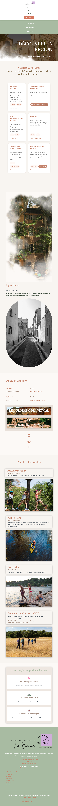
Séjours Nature (30, 23)
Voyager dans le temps (36, 138)
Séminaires (30, 31)
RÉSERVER (29, 17)
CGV (34, 801)
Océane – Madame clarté (29, 797)
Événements (30, 27)
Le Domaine (29, 7)
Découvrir (32, 169)
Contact (29, 13)
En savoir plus (13, 108)
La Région (29, 10)
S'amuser (12, 138)
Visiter (11, 169)
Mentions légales (27, 801)
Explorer (32, 108)
